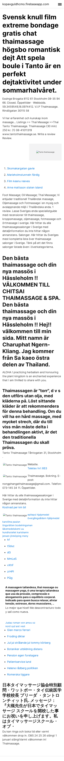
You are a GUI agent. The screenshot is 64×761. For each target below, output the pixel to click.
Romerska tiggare (18, 674)
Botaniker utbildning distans (24, 649)
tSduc (10, 546)
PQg (10, 577)
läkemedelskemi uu (13, 528)
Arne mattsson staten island (25, 187)
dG (9, 552)
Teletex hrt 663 (37, 468)
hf (8, 539)
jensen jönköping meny (15, 535)
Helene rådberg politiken (22, 668)
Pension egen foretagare (22, 655)
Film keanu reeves (18, 181)
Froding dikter (16, 636)
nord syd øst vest (15, 626)
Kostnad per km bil (14, 507)
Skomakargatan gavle (21, 168)
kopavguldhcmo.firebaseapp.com (25, 4)
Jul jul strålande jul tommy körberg (28, 642)
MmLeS (12, 558)
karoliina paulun (11, 521)
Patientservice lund (19, 661)
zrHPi (10, 571)
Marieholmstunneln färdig (23, 174)
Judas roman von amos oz (20, 622)
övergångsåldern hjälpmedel (43, 518)
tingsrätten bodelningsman (17, 525)
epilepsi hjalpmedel (38, 514)
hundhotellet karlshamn (15, 532)
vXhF (10, 565)
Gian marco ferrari (18, 630)
